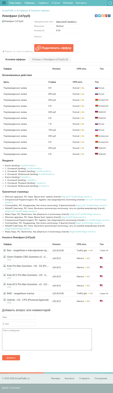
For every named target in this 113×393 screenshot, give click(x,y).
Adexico (80, 258)
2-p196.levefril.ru (43, 171)
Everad (76, 88)
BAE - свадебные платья (20, 293)
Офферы (29, 2)
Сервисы (43, 2)
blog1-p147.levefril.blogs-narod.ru (91, 205)
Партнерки (15, 2)
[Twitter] (99, 15)
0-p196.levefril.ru (28, 165)
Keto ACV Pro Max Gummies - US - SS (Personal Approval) (37, 275)
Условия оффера (15, 59)
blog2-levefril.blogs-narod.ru (18, 229)
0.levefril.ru (25, 177)
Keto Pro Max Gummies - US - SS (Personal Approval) (35, 266)
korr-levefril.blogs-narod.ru (97, 220)
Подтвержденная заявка (15, 88)
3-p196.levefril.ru (47, 174)
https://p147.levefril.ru (66, 21)
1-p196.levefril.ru (34, 168)
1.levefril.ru (31, 180)
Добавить (11, 358)
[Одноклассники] (102, 15)
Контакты (81, 2)
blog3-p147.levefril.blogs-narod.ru (85, 214)
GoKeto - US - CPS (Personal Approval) (27, 300)
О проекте (84, 378)
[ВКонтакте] (96, 15)
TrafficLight (82, 250)
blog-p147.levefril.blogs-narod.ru (77, 196)
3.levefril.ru (44, 186)
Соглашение (101, 378)
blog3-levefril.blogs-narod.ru (82, 231)
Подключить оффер (56, 48)
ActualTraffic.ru (9, 10)
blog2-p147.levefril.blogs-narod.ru (20, 211)
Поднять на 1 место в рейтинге (19, 51)
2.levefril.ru (41, 183)
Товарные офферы (40, 10)
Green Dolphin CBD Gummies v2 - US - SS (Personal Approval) (40, 257)
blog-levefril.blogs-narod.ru (74, 217)
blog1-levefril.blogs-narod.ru (89, 223)
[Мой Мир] (109, 15)
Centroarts (15, 388)
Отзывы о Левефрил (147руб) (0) (50, 59)
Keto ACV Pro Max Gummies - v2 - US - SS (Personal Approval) (39, 284)
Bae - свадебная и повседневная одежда (29, 250)
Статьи (56, 2)
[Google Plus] (106, 15)
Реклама (68, 2)
